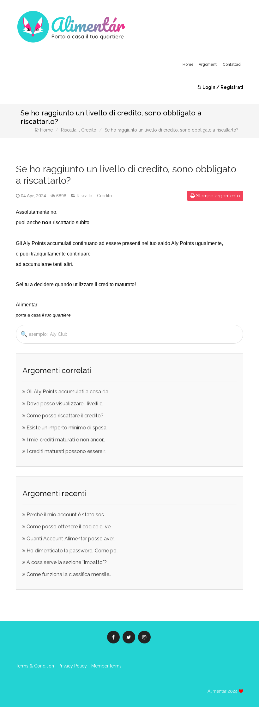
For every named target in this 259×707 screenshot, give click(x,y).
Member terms (106, 665)
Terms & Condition (35, 665)
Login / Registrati (222, 87)
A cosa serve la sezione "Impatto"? (66, 562)
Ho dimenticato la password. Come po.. (71, 551)
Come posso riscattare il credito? (64, 416)
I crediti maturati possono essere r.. (65, 451)
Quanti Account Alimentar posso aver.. (70, 539)
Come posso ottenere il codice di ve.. (68, 527)
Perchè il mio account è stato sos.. (65, 515)
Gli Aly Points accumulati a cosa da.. (67, 392)
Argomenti (208, 64)
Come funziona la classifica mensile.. (68, 574)
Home (188, 64)
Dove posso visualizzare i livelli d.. (65, 404)
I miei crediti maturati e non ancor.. (65, 440)
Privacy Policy (72, 665)
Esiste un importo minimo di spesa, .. (68, 428)
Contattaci (232, 64)
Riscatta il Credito (78, 129)
